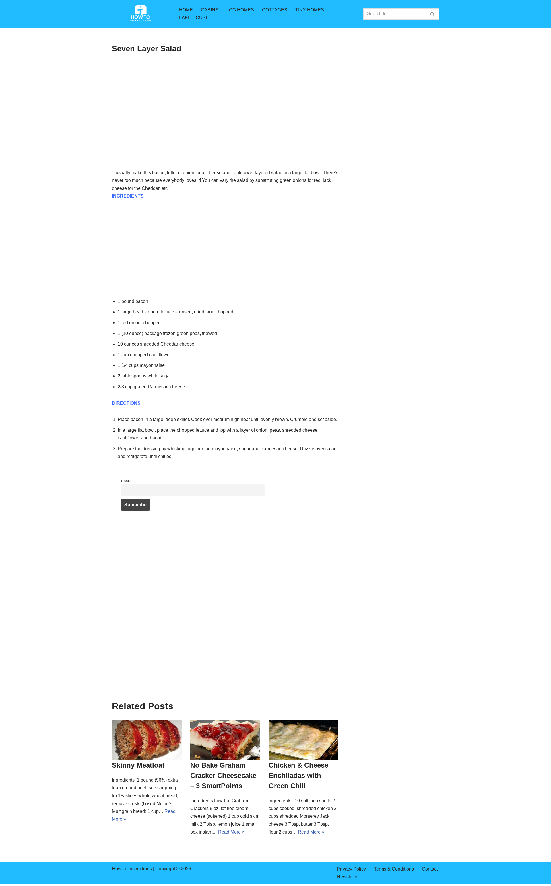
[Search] (432, 14)
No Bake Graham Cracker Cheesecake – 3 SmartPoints (223, 775)
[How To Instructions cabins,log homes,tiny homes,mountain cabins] (140, 13)
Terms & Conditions (394, 868)
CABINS (209, 9)
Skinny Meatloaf (138, 765)
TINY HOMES (309, 9)
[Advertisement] (225, 126)
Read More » (231, 831)
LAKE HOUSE (194, 17)
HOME (186, 9)
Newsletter (348, 876)
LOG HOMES (240, 9)
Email (126, 481)
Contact (430, 868)
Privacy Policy (351, 868)
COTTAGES (274, 9)
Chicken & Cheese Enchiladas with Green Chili (298, 775)
